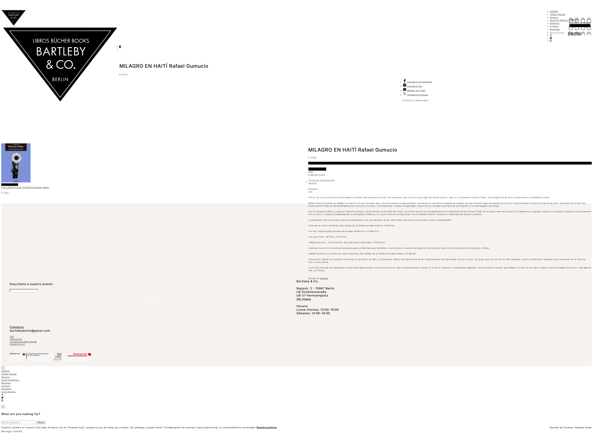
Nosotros (554, 17)
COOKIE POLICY (17, 344)
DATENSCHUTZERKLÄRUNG (23, 342)
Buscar (41, 422)
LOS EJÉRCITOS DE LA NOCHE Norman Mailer (25, 187)
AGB (12, 336)
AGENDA (554, 11)
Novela (324, 278)
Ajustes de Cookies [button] (561, 427)
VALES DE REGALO (559, 20)
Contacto (554, 26)
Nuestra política (267, 427)
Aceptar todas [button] (583, 427)
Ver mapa (303, 299)
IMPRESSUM (16, 339)
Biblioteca (554, 23)
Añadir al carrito (317, 169)
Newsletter (555, 29)
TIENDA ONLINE (557, 14)
